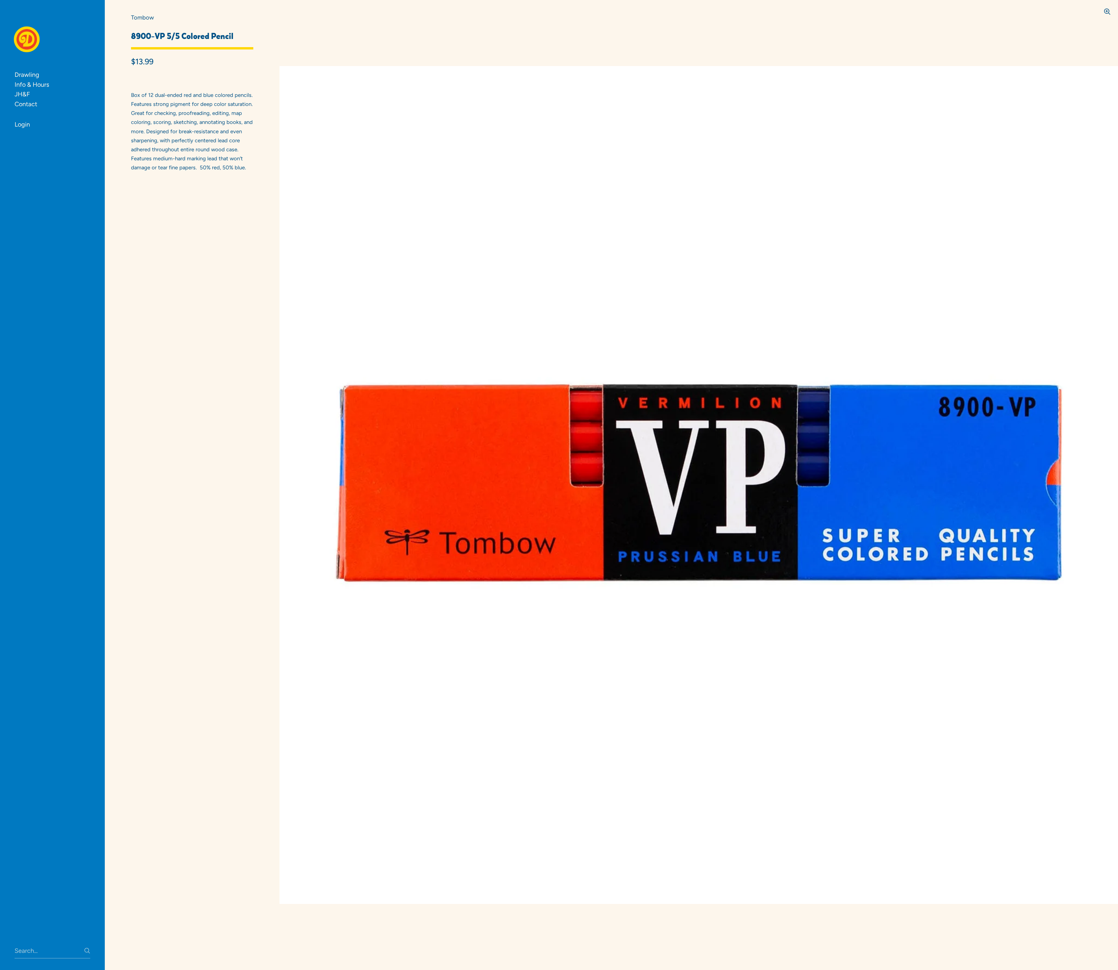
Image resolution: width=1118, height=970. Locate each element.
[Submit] (87, 951)
